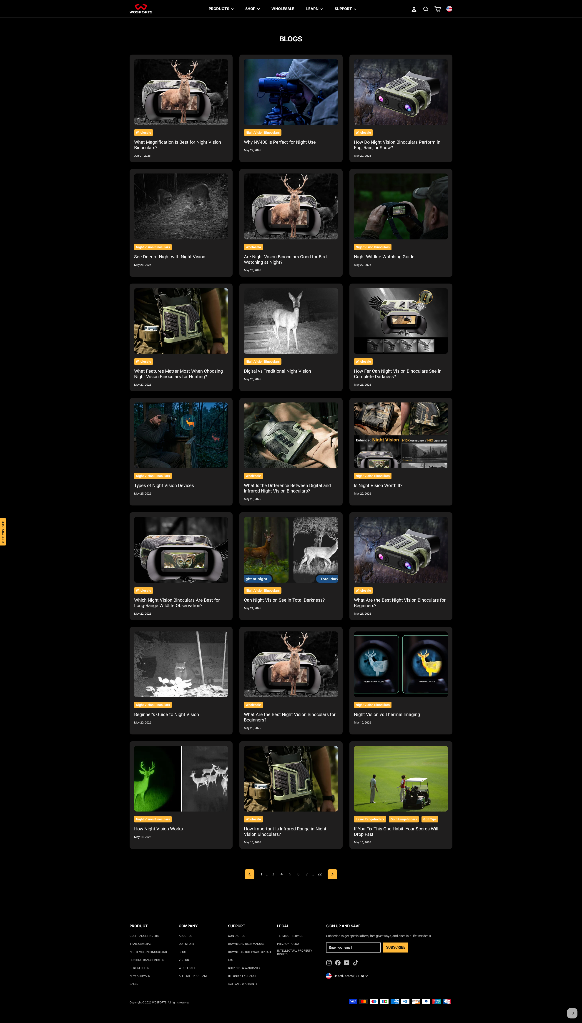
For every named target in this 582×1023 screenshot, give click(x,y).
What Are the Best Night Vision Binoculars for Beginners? (400, 602)
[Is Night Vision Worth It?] (401, 435)
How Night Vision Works (158, 829)
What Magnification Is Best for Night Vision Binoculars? (177, 144)
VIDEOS (184, 960)
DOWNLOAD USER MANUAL (246, 943)
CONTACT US (236, 936)
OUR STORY (186, 943)
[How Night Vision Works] (181, 779)
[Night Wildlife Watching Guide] (401, 206)
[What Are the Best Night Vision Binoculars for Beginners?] (401, 550)
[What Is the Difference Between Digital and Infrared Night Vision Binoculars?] (291, 435)
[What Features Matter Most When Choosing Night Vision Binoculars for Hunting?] (181, 321)
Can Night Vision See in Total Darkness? (284, 600)
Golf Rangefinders (404, 819)
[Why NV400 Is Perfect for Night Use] (291, 92)
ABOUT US (185, 936)
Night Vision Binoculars (263, 132)
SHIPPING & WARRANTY (244, 968)
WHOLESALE (187, 968)
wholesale (143, 132)
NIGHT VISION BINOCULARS (148, 952)
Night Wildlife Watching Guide (384, 256)
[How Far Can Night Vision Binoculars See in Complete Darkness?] (401, 321)
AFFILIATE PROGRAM (193, 976)
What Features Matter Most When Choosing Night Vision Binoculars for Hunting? (178, 373)
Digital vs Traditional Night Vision (277, 371)
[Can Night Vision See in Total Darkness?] (291, 550)
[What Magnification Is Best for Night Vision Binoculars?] (181, 92)
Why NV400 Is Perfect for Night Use (280, 142)
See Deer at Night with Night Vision (169, 256)
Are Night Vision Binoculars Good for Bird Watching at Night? (285, 259)
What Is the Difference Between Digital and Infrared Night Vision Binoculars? (287, 488)
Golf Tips (429, 819)
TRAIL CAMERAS (140, 943)
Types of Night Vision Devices (164, 485)
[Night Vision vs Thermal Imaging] (401, 664)
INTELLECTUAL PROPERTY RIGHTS (294, 952)
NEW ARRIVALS (140, 976)
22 (320, 874)
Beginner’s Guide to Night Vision (166, 714)
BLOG (182, 952)
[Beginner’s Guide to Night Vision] (181, 664)
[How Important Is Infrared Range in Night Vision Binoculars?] (291, 779)
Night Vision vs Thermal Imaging (387, 714)
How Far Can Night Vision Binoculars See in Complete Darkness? (398, 373)
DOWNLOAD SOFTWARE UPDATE (250, 952)
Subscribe (395, 947)
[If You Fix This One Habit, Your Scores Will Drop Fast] (401, 779)
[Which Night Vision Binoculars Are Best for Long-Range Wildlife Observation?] (181, 550)
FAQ (230, 960)
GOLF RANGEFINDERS (144, 936)
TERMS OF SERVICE (290, 936)
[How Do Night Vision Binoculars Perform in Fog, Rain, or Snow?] (401, 92)
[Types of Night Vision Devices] (181, 435)
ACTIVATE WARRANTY (243, 983)
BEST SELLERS (139, 968)
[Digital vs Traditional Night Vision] (291, 321)
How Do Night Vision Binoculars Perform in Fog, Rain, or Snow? (397, 144)
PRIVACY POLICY (288, 943)
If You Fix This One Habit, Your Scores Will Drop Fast (396, 831)
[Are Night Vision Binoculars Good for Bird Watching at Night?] (291, 206)
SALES (134, 983)
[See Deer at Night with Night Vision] (181, 206)
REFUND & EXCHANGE (242, 976)
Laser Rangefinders (370, 819)
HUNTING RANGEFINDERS (147, 960)
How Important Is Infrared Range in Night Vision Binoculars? (285, 831)
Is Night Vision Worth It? (378, 485)
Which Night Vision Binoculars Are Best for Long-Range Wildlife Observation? (177, 602)
